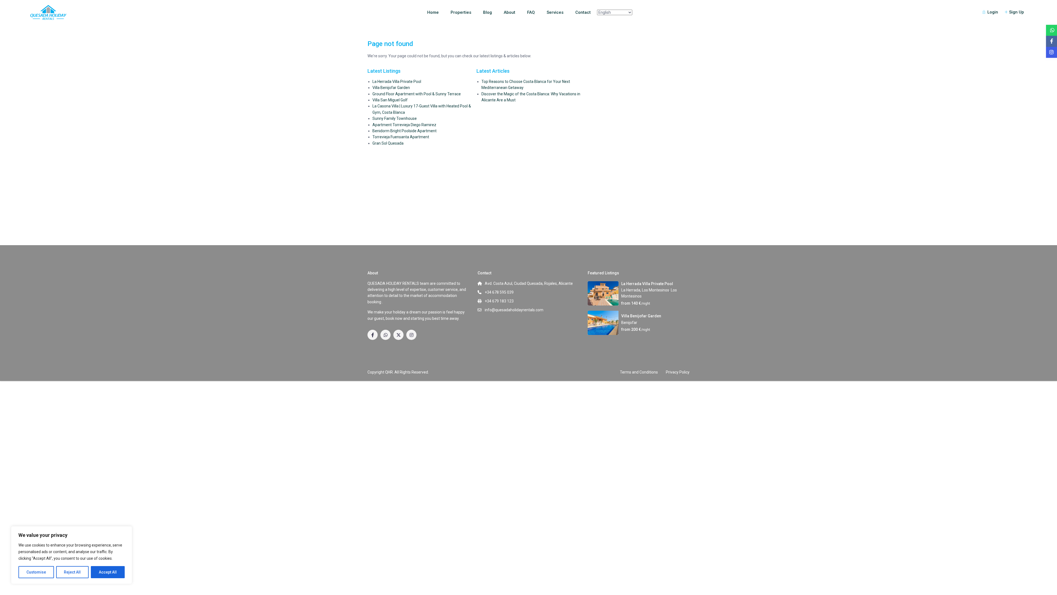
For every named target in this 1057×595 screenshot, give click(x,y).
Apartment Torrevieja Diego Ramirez (404, 125)
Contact (583, 12)
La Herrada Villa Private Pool (396, 81)
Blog (487, 12)
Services (555, 12)
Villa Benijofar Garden (391, 87)
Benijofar (629, 322)
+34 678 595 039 (499, 292)
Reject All (72, 572)
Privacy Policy (678, 372)
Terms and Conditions (639, 372)
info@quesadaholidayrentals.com (514, 310)
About (509, 12)
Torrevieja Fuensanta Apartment (400, 137)
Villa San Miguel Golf (390, 100)
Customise (36, 572)
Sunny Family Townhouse (394, 118)
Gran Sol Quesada (388, 143)
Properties (461, 12)
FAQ (531, 12)
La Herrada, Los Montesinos (645, 290)
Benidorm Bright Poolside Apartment (404, 131)
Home (433, 12)
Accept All (108, 572)
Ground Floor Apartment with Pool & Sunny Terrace (416, 94)
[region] (71, 555)
